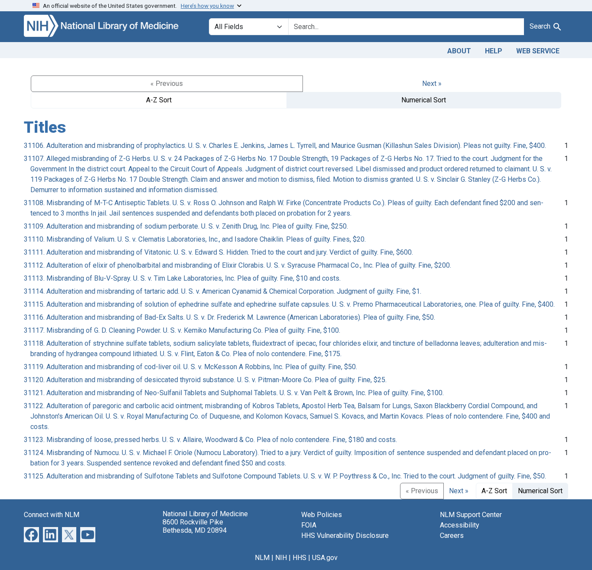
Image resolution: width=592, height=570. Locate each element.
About (459, 51)
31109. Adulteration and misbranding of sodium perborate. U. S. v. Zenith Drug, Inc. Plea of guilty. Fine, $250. (186, 226)
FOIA (308, 525)
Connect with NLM (51, 515)
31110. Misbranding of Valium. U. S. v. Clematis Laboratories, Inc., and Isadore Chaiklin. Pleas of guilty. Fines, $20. (195, 239)
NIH (281, 558)
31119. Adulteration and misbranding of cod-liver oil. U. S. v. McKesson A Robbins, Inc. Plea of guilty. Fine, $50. (190, 367)
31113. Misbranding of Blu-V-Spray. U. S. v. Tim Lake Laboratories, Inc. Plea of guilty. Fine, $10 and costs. (182, 278)
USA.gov (325, 558)
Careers (452, 535)
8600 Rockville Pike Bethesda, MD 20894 (195, 526)
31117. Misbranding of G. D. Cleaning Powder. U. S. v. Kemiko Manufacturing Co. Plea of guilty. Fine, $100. (182, 330)
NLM (262, 558)
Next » (432, 83)
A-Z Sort (159, 100)
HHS (299, 558)
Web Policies (321, 515)
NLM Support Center (471, 515)
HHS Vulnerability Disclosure (345, 535)
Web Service (537, 51)
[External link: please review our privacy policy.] (31, 534)
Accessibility (459, 525)
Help (493, 51)
